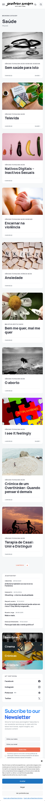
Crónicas (23, 274)
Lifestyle (15, 324)
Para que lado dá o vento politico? (19, 624)
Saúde (22, 64)
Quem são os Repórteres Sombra (12, 798)
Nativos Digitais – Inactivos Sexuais (19, 170)
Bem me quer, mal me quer (22, 330)
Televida (12, 118)
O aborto (12, 382)
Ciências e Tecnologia (12, 64)
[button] (42, 761)
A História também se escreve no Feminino (19, 585)
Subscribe (22, 750)
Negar (22, 787)
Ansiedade (14, 277)
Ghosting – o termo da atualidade (19, 595)
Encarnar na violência (15, 225)
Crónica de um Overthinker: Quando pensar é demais (22, 487)
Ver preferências (22, 793)
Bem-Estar (8, 324)
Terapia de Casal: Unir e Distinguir (19, 544)
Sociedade (28, 64)
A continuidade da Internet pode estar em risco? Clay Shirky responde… (22, 605)
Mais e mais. (10, 615)
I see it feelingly (18, 433)
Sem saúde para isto (22, 67)
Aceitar (22, 781)
